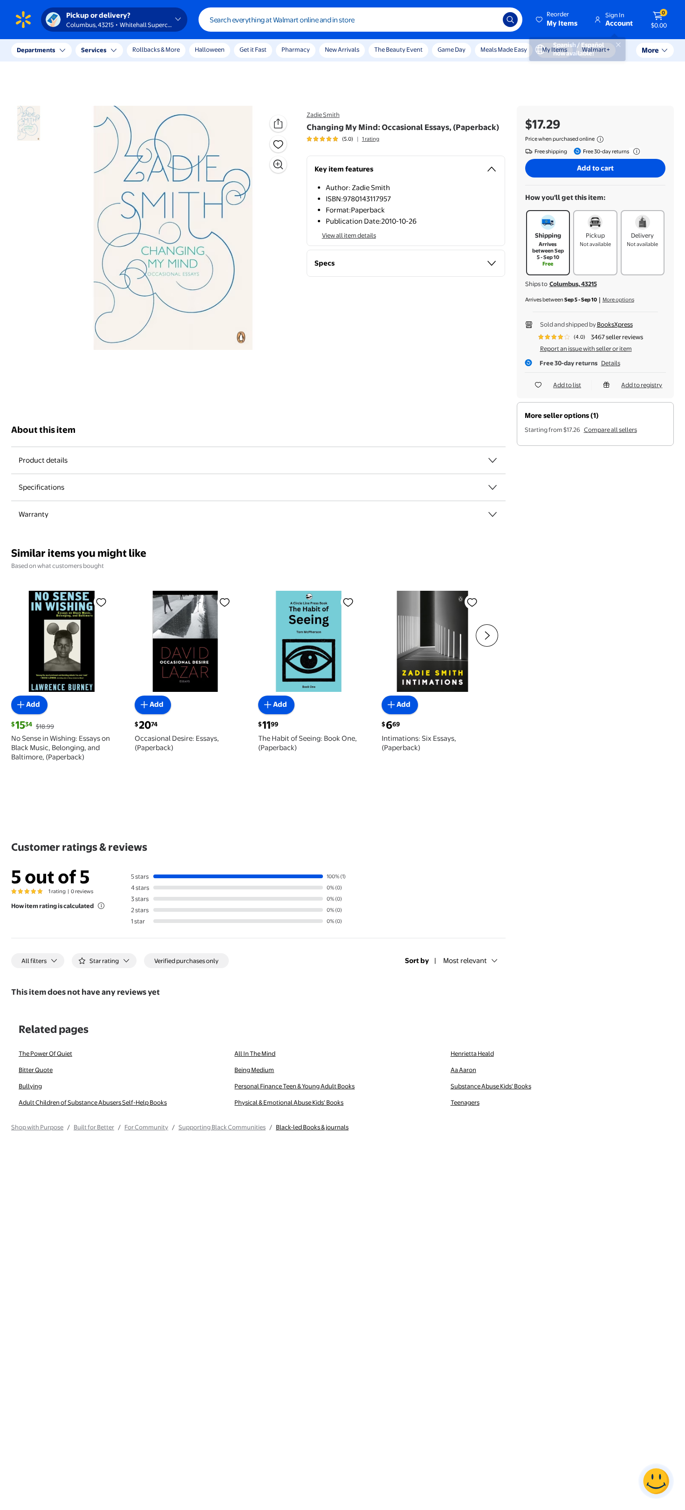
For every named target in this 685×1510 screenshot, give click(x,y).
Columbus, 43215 (573, 283)
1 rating (370, 139)
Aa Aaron (463, 1069)
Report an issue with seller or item (586, 348)
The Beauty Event (398, 49)
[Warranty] (492, 514)
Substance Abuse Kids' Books (491, 1086)
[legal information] (600, 139)
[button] (557, 19)
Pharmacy (295, 49)
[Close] (172, 50)
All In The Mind (254, 1053)
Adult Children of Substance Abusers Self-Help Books (93, 1102)
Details (610, 363)
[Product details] (492, 460)
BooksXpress (615, 324)
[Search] (510, 19)
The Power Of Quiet (45, 1053)
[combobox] (360, 19)
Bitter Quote (36, 1069)
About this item (43, 429)
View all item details (349, 235)
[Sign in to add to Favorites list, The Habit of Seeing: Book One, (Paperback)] (348, 601)
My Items (554, 49)
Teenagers (465, 1102)
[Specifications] (492, 487)
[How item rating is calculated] (101, 905)
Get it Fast (253, 49)
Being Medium (254, 1069)
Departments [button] (36, 50)
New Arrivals (342, 49)
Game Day (452, 49)
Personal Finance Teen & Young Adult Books (294, 1086)
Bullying (30, 1086)
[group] (343, 139)
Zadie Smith (323, 114)
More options (618, 299)
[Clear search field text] (489, 19)
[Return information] (634, 151)
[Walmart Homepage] (23, 19)
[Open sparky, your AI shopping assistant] (656, 1481)
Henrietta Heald (472, 1053)
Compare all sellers (610, 429)
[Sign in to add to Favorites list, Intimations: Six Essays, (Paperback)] (472, 601)
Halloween (210, 49)
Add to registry (641, 385)
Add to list (567, 385)
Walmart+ (596, 49)
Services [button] (93, 50)
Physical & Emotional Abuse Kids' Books (288, 1102)
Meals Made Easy (503, 49)
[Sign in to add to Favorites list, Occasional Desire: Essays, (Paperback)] (224, 601)
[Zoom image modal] (278, 164)
